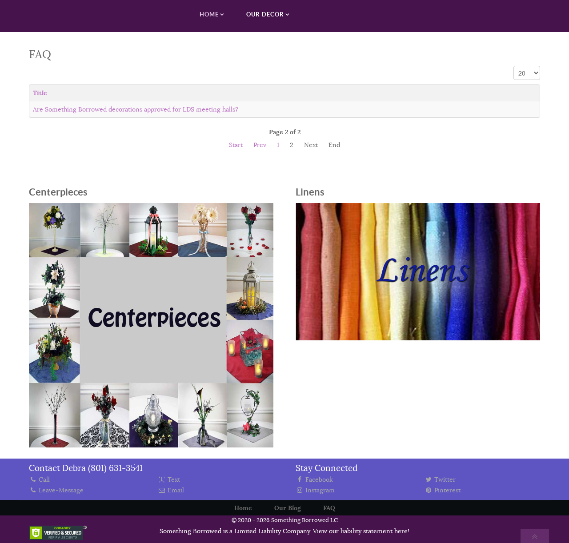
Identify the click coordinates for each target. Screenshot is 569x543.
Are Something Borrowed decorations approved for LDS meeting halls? (135, 109)
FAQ (329, 508)
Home (243, 508)
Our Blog (287, 508)
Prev (259, 145)
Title (40, 93)
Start (236, 145)
